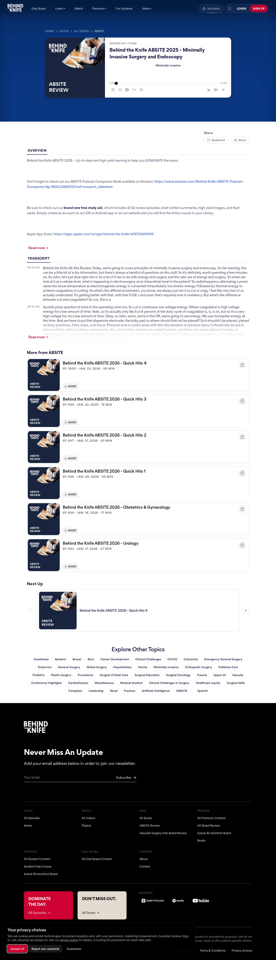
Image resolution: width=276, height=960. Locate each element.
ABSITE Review (150, 825)
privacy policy (69, 940)
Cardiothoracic (78, 683)
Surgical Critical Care (114, 675)
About (144, 859)
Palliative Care (228, 667)
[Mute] (215, 89)
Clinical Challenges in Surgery (169, 683)
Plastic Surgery (61, 675)
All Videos (88, 818)
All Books (146, 818)
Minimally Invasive (168, 65)
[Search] (229, 8)
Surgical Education (147, 675)
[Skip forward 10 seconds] (134, 89)
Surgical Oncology (178, 675)
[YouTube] (201, 900)
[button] (138, 375)
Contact (145, 866)
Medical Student (131, 683)
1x (208, 90)
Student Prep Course (37, 866)
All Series (81, 31)
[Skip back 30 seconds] (112, 89)
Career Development (114, 659)
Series (28, 825)
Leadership (96, 691)
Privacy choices (242, 950)
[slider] (167, 83)
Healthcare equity (208, 683)
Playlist (86, 825)
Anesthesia (41, 659)
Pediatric (38, 675)
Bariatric (60, 659)
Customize (74, 949)
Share (242, 140)
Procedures (85, 675)
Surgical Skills (236, 683)
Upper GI (219, 675)
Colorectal (191, 659)
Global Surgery (97, 667)
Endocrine (45, 667)
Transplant (75, 691)
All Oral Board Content (97, 859)
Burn (91, 659)
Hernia (142, 667)
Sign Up (259, 8)
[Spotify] (178, 900)
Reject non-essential (45, 949)
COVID (172, 659)
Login (241, 8)
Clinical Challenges (148, 659)
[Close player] (223, 89)
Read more (36, 248)
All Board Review (208, 825)
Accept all (17, 949)
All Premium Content (211, 818)
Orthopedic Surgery (198, 667)
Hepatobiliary (122, 667)
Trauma (202, 675)
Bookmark (218, 140)
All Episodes (32, 818)
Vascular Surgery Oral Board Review (163, 833)
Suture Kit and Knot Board (214, 833)
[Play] (127, 89)
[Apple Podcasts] (153, 900)
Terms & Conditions (213, 950)
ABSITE (99, 31)
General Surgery (69, 667)
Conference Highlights (46, 683)
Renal (114, 691)
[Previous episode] (30, 610)
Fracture (129, 691)
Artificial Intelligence (156, 691)
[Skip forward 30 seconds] (141, 89)
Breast (77, 659)
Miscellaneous (104, 683)
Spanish (202, 691)
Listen (64, 31)
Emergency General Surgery (223, 659)
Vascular (238, 675)
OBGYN (181, 691)
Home (49, 31)
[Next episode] (245, 610)
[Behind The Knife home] (15, 8)
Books (201, 840)
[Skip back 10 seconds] (120, 89)
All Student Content (37, 859)
